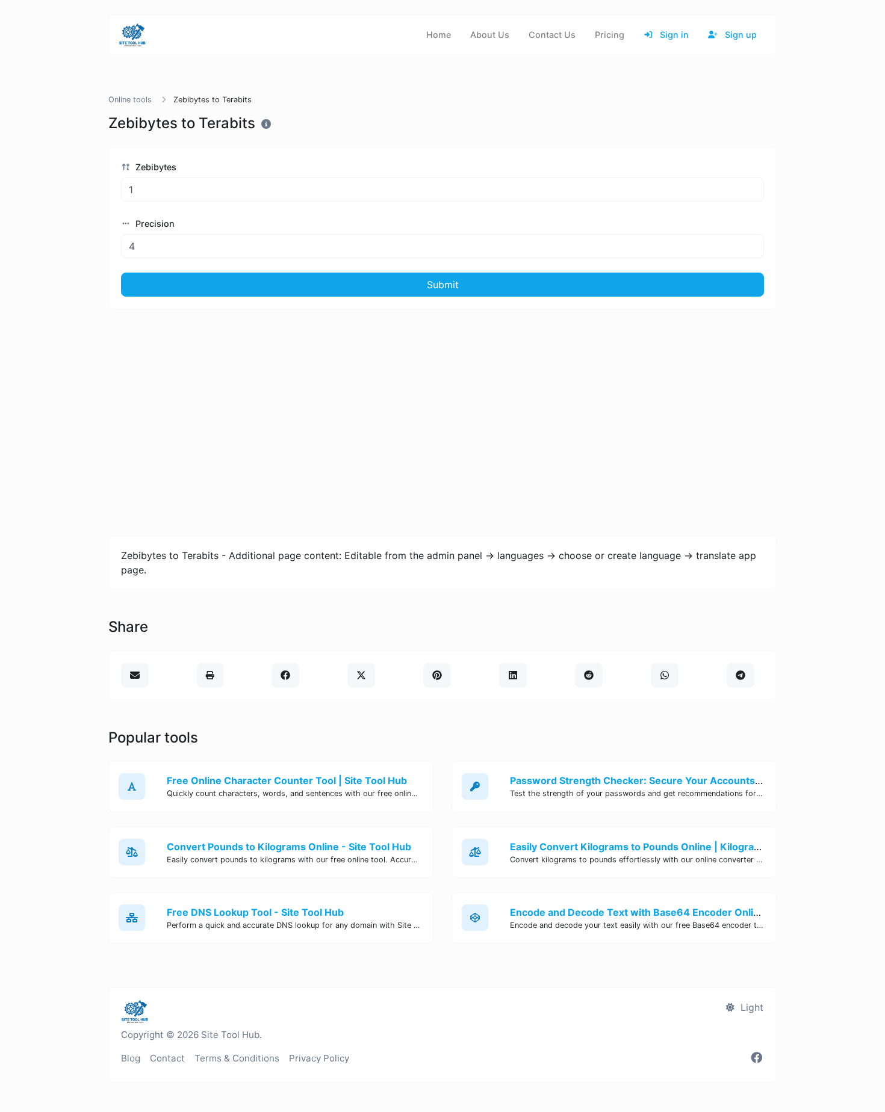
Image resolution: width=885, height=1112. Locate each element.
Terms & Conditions (236, 1058)
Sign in (673, 34)
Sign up (739, 34)
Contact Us (552, 34)
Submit (443, 285)
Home (438, 34)
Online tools (130, 99)
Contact (167, 1058)
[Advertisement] (442, 422)
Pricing (609, 34)
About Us (489, 34)
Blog (130, 1058)
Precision (154, 223)
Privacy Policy (319, 1058)
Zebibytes (154, 167)
